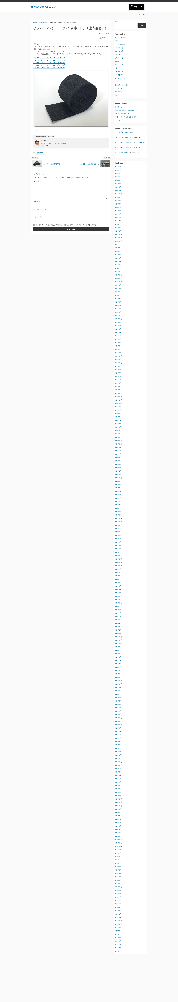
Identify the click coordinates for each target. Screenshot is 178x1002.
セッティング (119, 65)
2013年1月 (118, 714)
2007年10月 (118, 927)
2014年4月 (118, 664)
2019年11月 (118, 440)
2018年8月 (118, 491)
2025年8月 (118, 207)
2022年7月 (118, 332)
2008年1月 (118, 917)
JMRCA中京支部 (120, 37)
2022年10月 (118, 322)
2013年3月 (118, 708)
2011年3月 (118, 789)
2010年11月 (118, 802)
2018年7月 (118, 495)
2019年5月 (118, 461)
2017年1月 (118, 555)
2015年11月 (118, 599)
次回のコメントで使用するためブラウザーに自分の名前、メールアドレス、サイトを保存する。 (67, 225)
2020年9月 (118, 407)
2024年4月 (118, 261)
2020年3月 (118, 427)
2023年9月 (118, 285)
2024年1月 (118, 271)
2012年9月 (118, 728)
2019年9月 (118, 447)
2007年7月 (118, 937)
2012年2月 (118, 752)
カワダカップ (119, 58)
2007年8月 (118, 934)
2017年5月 (118, 542)
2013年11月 (118, 681)
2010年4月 (118, 826)
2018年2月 (118, 511)
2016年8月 (118, 569)
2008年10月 (118, 887)
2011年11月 (118, 762)
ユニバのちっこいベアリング (124, 142)
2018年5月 (118, 501)
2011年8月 (118, 772)
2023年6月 (118, 295)
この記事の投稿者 (40, 136)
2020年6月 (118, 417)
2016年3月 (118, 586)
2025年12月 (118, 194)
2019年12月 (118, 437)
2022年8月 (118, 329)
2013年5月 (118, 701)
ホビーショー (119, 71)
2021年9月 (118, 366)
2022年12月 (118, 315)
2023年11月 (118, 278)
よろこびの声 (119, 75)
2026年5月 (118, 177)
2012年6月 (118, 738)
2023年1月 (118, 312)
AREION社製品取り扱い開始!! (125, 110)
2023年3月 (118, 305)
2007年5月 (118, 944)
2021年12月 (118, 356)
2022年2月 (118, 349)
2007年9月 (118, 931)
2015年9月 (118, 606)
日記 (116, 95)
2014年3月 (118, 667)
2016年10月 (118, 566)
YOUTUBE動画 (120, 44)
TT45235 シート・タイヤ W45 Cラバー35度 (49, 60)
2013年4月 (118, 704)
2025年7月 (118, 210)
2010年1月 (118, 836)
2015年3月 (118, 626)
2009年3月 (118, 870)
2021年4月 (118, 383)
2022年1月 (118, 353)
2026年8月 (118, 167)
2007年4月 (118, 948)
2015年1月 (118, 633)
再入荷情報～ (119, 107)
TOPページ (142, 14)
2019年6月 (118, 457)
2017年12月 (118, 518)
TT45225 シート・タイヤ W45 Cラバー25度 (49, 65)
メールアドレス (39, 209)
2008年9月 (118, 890)
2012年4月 (118, 745)
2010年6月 (118, 819)
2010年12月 (118, 799)
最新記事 (51, 136)
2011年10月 (118, 765)
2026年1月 (118, 190)
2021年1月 (118, 393)
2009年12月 (118, 839)
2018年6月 (118, 498)
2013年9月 (118, 687)
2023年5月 (118, 298)
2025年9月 (118, 204)
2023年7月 (118, 292)
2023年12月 (118, 275)
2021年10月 (118, 363)
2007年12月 (118, 921)
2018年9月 (118, 488)
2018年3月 (118, 508)
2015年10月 (118, 603)
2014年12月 (118, 637)
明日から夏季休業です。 (123, 113)
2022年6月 (118, 336)
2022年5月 (118, 339)
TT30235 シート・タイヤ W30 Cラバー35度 (49, 58)
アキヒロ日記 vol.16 (121, 132)
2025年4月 (118, 221)
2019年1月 (118, 474)
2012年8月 (118, 731)
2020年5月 (118, 420)
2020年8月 (118, 410)
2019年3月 (118, 467)
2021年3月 (118, 386)
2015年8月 (118, 609)
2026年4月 (118, 180)
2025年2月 (118, 227)
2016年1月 (118, 593)
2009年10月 (118, 846)
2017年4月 (118, 545)
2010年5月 (118, 823)
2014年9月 (118, 647)
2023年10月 (118, 282)
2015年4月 (118, 623)
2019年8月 (118, 451)
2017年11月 (118, 522)
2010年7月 (118, 816)
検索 (116, 21)
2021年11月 (118, 359)
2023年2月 (118, 309)
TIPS (116, 41)
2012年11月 (118, 721)
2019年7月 (118, 454)
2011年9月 (118, 768)
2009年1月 (118, 877)
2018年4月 (118, 505)
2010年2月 (118, 833)
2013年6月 (118, 697)
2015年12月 (118, 596)
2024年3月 (118, 265)
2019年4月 (118, 464)
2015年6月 (118, 616)
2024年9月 (118, 244)
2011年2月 (118, 792)
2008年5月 (118, 904)
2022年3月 (118, 346)
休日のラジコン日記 (121, 85)
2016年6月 (118, 576)
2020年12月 (118, 396)
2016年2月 (118, 589)
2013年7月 (118, 694)
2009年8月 (118, 853)
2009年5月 (118, 863)
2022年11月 (118, 319)
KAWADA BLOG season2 (43, 7)
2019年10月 (118, 444)
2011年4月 (118, 785)
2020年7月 (118, 413)
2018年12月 (118, 478)
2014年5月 (118, 660)
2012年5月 (118, 741)
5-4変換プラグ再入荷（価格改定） (126, 117)
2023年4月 (118, 302)
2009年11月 (118, 843)
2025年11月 (118, 197)
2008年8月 (118, 893)
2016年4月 (118, 582)
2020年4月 (118, 424)
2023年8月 (118, 288)
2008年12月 (118, 880)
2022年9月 (118, 326)
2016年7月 (118, 572)
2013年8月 (118, 691)
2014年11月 (118, 640)
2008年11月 (118, 883)
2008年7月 (118, 897)
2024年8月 (118, 248)
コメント (37, 181)
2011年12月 (118, 758)
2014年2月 (118, 670)
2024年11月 (118, 238)
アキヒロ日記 (119, 48)
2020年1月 (118, 434)
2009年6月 (118, 860)
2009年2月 (118, 873)
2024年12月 (118, 234)
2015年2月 (118, 630)
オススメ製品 (119, 51)
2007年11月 (118, 924)
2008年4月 (118, 907)
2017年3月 (118, 549)
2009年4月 (118, 866)
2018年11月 (118, 481)
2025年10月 (118, 200)
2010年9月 (118, 809)
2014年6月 (118, 657)
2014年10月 (118, 643)
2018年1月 (118, 515)
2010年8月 (118, 812)
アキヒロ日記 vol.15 (121, 152)
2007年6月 (118, 941)
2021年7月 (118, 373)
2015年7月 (118, 613)
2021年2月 (118, 390)
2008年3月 (118, 910)
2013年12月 (118, 677)
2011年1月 (118, 795)
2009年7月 (118, 856)
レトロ (117, 81)
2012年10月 (118, 724)
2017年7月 (118, 535)
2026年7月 (118, 170)
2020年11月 (118, 400)
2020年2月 (118, 430)
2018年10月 (118, 484)
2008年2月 (118, 914)
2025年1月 (118, 231)
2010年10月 (118, 806)
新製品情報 (40, 153)
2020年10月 (118, 403)
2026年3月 (118, 183)
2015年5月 (118, 620)
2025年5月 (118, 217)
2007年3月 (118, 951)
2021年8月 (118, 369)
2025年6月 (118, 214)
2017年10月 (118, 525)
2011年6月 (118, 779)
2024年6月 (118, 254)
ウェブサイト (37, 217)
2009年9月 (118, 850)
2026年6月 (118, 173)
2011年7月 (118, 775)
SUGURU (105, 38)
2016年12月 (118, 559)
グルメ (117, 61)
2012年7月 (118, 735)
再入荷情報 (118, 88)
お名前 (36, 201)
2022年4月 (118, 342)
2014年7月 (118, 653)
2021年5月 (118, 380)
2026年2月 (118, 187)
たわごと (118, 68)
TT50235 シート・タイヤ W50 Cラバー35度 (49, 67)
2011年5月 (118, 782)
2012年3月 (118, 748)
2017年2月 (118, 552)
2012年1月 (118, 755)
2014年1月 (118, 674)
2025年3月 (118, 224)
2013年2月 (118, 711)
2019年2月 (118, 471)
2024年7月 (118, 251)
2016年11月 (118, 562)
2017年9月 (118, 528)
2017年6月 (118, 538)
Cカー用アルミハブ (121, 120)
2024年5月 (118, 258)
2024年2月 (118, 268)
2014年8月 (118, 650)
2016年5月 (118, 579)
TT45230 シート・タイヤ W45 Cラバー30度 (49, 62)
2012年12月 (118, 718)
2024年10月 (118, 241)
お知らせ (118, 54)
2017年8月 (118, 532)
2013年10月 (118, 684)
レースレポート (120, 78)
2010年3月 (118, 829)
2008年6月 (118, 900)
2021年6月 (118, 376)
